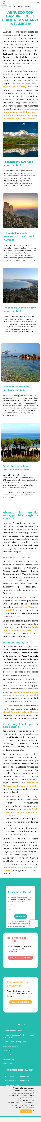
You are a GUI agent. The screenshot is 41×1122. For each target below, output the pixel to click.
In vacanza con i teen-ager (13, 1085)
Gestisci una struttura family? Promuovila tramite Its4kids (19, 1036)
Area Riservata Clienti (11, 1046)
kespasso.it (7, 1063)
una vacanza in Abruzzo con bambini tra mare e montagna (20, 112)
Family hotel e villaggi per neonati (16, 1080)
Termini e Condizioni (11, 1050)
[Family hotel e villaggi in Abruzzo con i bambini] (20, 442)
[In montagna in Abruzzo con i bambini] (20, 139)
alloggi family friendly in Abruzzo (20, 712)
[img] (33, 1111)
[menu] (38, 2)
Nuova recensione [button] (20, 1002)
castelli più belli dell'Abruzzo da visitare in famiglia (22, 812)
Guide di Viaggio (9, 7)
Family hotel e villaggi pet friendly (16, 1076)
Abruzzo (28, 7)
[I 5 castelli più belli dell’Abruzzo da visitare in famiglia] (20, 210)
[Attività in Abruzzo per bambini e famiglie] (20, 362)
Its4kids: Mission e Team (12, 1031)
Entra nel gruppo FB (20, 958)
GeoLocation (8, 1055)
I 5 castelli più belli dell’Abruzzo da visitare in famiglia (19, 236)
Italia (20, 7)
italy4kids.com (8, 1059)
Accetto (25, 1111)
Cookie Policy (28, 1108)
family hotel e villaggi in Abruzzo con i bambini (20, 630)
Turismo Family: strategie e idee (15, 1042)
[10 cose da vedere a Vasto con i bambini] (20, 285)
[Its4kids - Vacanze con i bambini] (4, 4)
